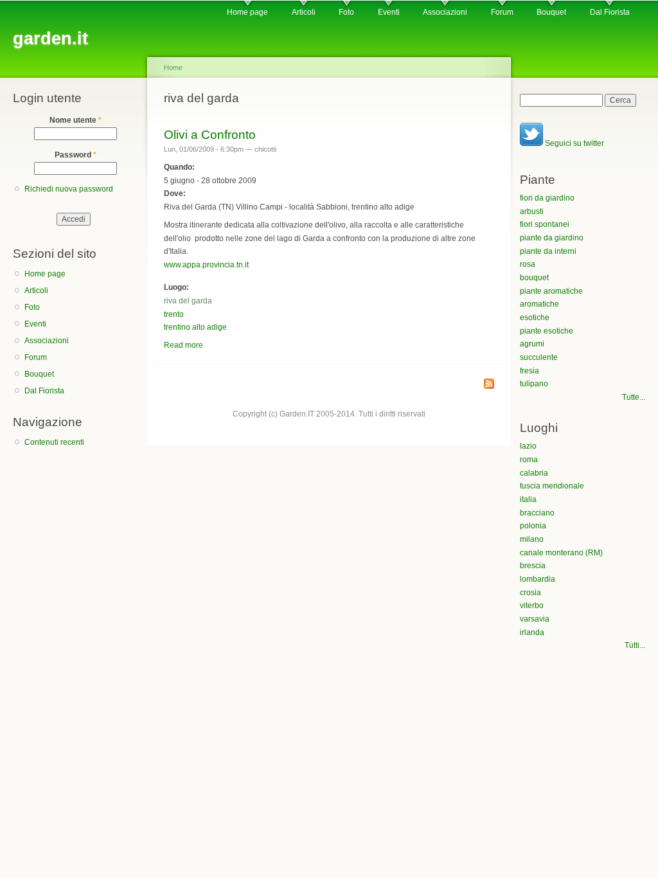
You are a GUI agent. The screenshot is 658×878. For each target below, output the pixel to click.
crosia (530, 592)
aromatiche (539, 304)
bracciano (537, 512)
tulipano (534, 383)
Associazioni (445, 12)
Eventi (389, 12)
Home (173, 67)
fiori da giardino (547, 197)
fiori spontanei (544, 224)
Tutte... (633, 397)
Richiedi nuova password (68, 188)
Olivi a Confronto (210, 134)
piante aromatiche (551, 291)
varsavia (534, 618)
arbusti (532, 211)
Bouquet (551, 12)
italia (528, 499)
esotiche (534, 317)
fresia (529, 370)
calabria (534, 473)
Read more (183, 345)
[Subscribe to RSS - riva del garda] (489, 384)
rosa (527, 264)
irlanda (532, 632)
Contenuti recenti (54, 442)
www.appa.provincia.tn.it (206, 264)
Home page (247, 12)
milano (532, 539)
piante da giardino (551, 237)
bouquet (534, 277)
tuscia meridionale (552, 485)
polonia (533, 525)
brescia (533, 565)
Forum (502, 12)
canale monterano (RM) (561, 552)
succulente (539, 357)
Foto (346, 12)
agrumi (532, 343)
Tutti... (635, 645)
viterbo (532, 605)
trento (174, 314)
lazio (528, 446)
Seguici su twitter (573, 143)
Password (75, 154)
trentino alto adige (195, 327)
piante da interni (548, 251)
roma (529, 459)
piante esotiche (546, 331)
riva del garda (188, 300)
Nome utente (75, 120)
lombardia (537, 579)
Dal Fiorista (610, 12)
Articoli (304, 12)
